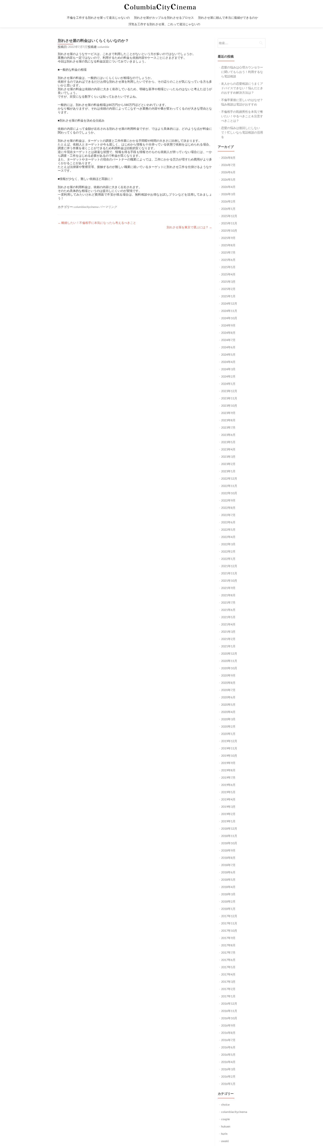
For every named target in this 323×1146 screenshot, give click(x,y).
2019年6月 (228, 784)
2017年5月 (228, 967)
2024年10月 (229, 318)
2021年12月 (229, 566)
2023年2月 (228, 464)
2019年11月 (229, 748)
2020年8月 (228, 682)
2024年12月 (229, 303)
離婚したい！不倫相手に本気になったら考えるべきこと (97, 222)
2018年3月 (228, 894)
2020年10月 (229, 668)
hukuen (225, 1126)
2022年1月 (228, 558)
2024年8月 (228, 332)
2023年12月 (229, 391)
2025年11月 (229, 223)
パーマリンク (108, 206)
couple (225, 1119)
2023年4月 (228, 449)
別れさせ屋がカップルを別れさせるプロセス (164, 17)
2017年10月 (229, 930)
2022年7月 (228, 515)
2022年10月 (229, 493)
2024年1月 (228, 383)
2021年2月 (228, 639)
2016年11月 (229, 1010)
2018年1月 (228, 908)
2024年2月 (228, 376)
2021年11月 (229, 573)
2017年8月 (228, 945)
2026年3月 (228, 194)
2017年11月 (229, 923)
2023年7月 (228, 427)
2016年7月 (228, 1040)
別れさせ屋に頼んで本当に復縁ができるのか (228, 17)
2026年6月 (228, 172)
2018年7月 (228, 865)
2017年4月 (228, 974)
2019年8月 (228, 770)
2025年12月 (229, 216)
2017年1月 (228, 996)
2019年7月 (228, 777)
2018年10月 (229, 843)
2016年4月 (228, 1062)
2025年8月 (228, 245)
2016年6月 (228, 1047)
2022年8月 (228, 507)
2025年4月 (228, 274)
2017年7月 (228, 952)
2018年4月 (228, 887)
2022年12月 (229, 478)
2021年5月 (228, 617)
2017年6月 (228, 959)
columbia (103, 46)
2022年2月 (228, 551)
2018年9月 (228, 850)
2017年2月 (228, 989)
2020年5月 (228, 704)
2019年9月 (228, 763)
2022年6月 (228, 522)
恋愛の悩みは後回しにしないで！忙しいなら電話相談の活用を (242, 132)
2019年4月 (228, 799)
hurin (224, 1133)
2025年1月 (228, 296)
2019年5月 (228, 792)
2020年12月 (229, 653)
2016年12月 (229, 1003)
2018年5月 (228, 879)
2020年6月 (228, 697)
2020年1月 (228, 733)
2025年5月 (228, 267)
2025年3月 (228, 281)
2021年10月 (229, 580)
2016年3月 (228, 1069)
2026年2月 (228, 201)
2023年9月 (228, 413)
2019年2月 (228, 814)
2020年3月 (228, 719)
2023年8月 (228, 420)
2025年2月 (228, 289)
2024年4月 (228, 361)
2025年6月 (228, 259)
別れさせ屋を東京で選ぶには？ (189, 227)
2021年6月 (228, 609)
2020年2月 (228, 726)
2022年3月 (228, 544)
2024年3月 (228, 369)
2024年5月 (228, 354)
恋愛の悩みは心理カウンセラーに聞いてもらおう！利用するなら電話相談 (242, 71)
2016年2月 (228, 1076)
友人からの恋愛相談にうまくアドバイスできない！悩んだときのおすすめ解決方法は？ (242, 88)
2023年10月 (229, 405)
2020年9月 (228, 675)
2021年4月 (228, 624)
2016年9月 (228, 1025)
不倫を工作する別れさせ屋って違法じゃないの (98, 17)
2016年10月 (229, 1018)
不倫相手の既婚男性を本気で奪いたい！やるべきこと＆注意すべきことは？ (242, 116)
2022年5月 (228, 529)
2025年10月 (229, 230)
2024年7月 (228, 340)
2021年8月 (228, 595)
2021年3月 (228, 631)
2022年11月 (229, 485)
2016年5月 (228, 1054)
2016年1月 (228, 1083)
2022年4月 (228, 537)
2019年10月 (229, 755)
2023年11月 (229, 398)
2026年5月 (228, 179)
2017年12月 (229, 916)
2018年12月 (229, 828)
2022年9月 (228, 500)
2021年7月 (228, 602)
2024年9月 (228, 325)
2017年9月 (228, 938)
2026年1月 (228, 208)
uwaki (225, 1141)
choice (225, 1104)
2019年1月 (228, 821)
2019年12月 (229, 741)
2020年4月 (228, 712)
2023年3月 (228, 456)
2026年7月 (228, 165)
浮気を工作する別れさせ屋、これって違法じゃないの (164, 24)
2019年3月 (228, 806)
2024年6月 (228, 347)
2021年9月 (228, 588)
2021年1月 (228, 646)
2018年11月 (229, 835)
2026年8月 (228, 157)
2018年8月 (228, 857)
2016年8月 (228, 1032)
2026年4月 (228, 186)
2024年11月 (229, 310)
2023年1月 (228, 471)
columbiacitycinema (86, 206)
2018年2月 (228, 901)
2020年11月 (229, 660)
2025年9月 (228, 238)
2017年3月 (228, 981)
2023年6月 (228, 434)
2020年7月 (228, 690)
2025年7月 (228, 252)
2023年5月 (228, 442)
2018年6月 (228, 872)
